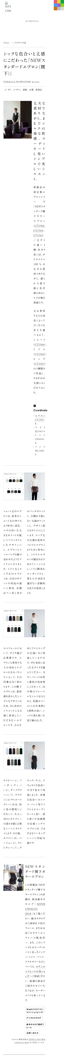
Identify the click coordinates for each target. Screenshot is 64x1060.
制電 (25, 90)
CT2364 (38, 230)
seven (36, 82)
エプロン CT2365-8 (40, 420)
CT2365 (38, 235)
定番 (31, 90)
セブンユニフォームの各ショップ (35, 971)
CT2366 (40, 226)
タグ (9, 90)
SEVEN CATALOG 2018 (35, 909)
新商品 (38, 90)
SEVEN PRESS (32, 21)
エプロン (17, 90)
